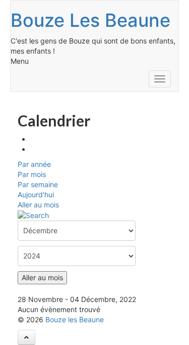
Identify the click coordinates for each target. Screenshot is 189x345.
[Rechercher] (33, 214)
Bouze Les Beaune (90, 20)
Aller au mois (38, 204)
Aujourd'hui (36, 194)
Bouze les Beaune (74, 319)
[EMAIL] (33, 149)
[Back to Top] (26, 337)
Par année (34, 164)
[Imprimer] (33, 139)
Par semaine (38, 184)
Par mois (32, 174)
